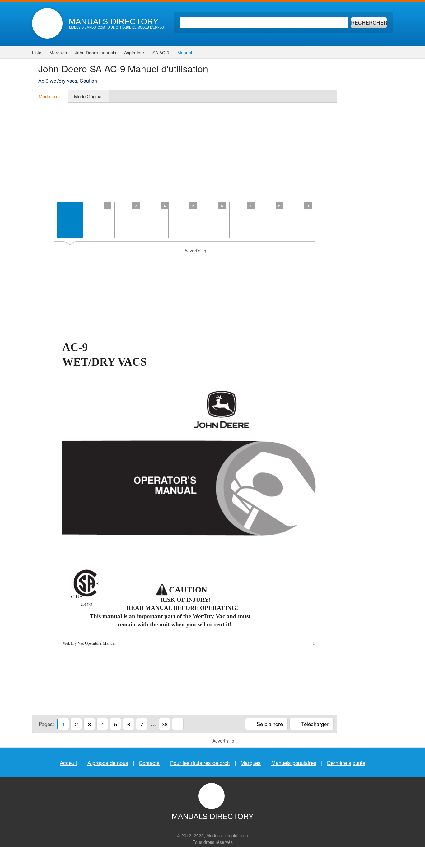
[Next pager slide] (329, 223)
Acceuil (68, 762)
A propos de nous (107, 762)
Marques (251, 762)
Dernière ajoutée (346, 762)
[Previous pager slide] (39, 223)
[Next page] (329, 475)
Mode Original (88, 96)
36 (164, 724)
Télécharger (314, 724)
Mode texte (50, 96)
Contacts (149, 762)
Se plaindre (269, 724)
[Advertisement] (184, 152)
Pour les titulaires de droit (200, 762)
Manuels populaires (293, 762)
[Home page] (47, 23)
